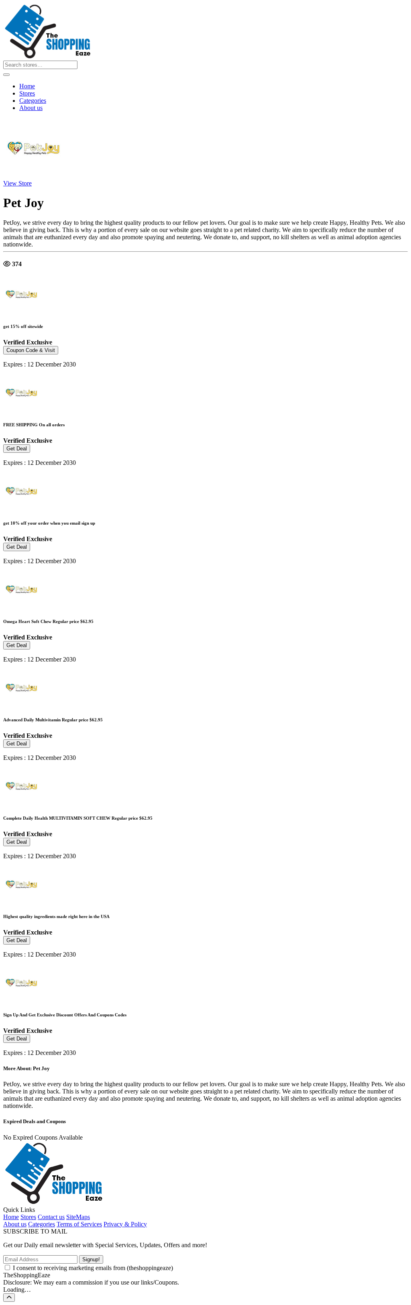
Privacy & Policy (125, 1224)
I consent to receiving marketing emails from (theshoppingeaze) (93, 1267)
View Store (17, 183)
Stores (27, 93)
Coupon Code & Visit (30, 350)
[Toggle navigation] (6, 74)
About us (31, 107)
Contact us (51, 1216)
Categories (32, 100)
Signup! (91, 1259)
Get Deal (16, 449)
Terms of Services (79, 1224)
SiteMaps (78, 1216)
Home (27, 86)
